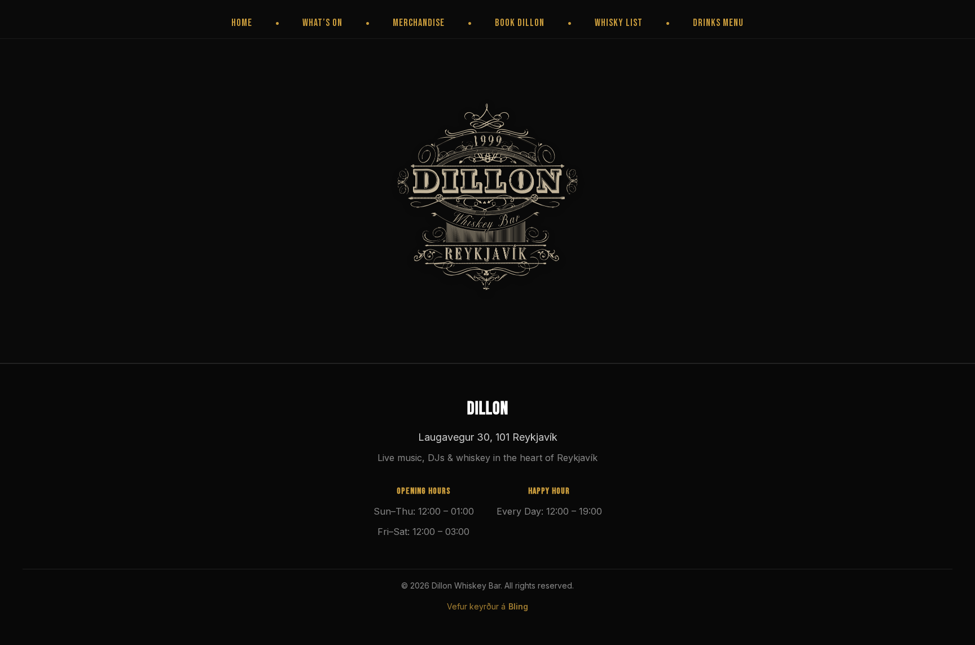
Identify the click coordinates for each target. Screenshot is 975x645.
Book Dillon (519, 23)
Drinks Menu (718, 23)
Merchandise (419, 23)
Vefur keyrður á (487, 606)
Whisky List (619, 23)
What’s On (322, 23)
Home (241, 23)
